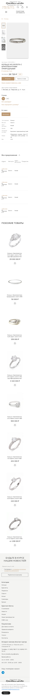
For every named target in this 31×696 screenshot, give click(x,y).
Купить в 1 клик (21, 78)
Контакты (5, 638)
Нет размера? (6, 101)
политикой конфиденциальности (10, 689)
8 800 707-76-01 (8, 6)
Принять (6, 693)
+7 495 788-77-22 (8, 8)
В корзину (8, 78)
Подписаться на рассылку (15, 574)
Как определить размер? (10, 104)
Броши (4, 602)
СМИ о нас (5, 620)
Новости (4, 611)
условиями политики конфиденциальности (15, 570)
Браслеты (5, 588)
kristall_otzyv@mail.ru (12, 654)
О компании (5, 608)
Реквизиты (5, 632)
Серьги (4, 593)
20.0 (7, 98)
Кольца (4, 585)
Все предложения (9, 155)
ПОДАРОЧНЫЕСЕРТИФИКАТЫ (20, 12)
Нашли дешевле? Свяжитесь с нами (11, 83)
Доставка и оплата (8, 626)
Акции (4, 614)
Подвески (5, 590)
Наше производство (8, 617)
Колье (3, 596)
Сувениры (5, 599)
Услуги (4, 635)
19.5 (3, 98)
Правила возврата (7, 629)
